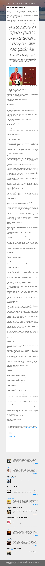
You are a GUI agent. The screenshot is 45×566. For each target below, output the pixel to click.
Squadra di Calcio (34, 427)
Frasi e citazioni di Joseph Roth (13, 486)
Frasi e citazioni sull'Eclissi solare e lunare (15, 527)
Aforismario (10, 2)
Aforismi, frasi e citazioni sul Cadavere (14, 548)
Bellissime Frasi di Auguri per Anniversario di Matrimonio (17, 517)
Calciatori (28, 427)
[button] (37, 7)
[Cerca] (38, 2)
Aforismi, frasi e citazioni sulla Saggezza (14, 507)
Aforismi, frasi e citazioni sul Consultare (14, 455)
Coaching (25, 427)
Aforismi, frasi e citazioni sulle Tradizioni (14, 538)
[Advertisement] (22, 444)
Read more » (35, 463)
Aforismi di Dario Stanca (11, 476)
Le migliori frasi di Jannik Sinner (13, 466)
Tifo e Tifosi (11, 428)
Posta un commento (11, 436)
